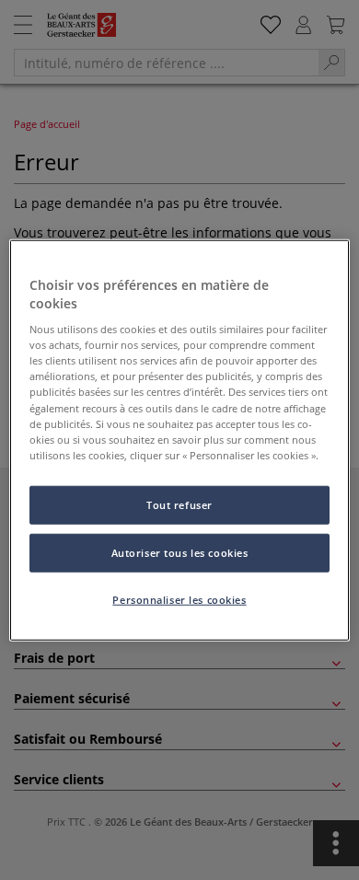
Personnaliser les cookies (179, 599)
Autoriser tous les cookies (180, 552)
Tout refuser (179, 504)
